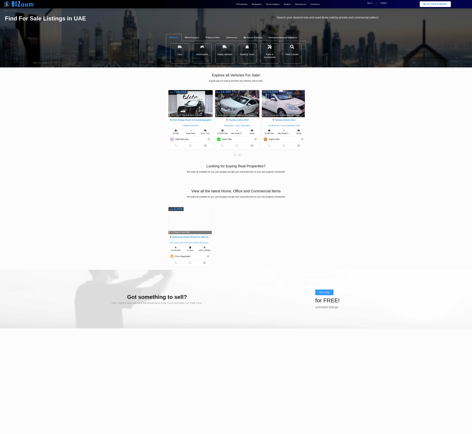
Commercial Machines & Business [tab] (283, 38)
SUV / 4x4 (205, 133)
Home (6, 11)
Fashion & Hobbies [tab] (254, 38)
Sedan (252, 133)
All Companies (241, 4)
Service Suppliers (273, 4)
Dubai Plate (190, 133)
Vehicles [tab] (174, 38)
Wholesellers (257, 4)
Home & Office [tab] (213, 38)
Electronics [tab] (232, 38)
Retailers (287, 4)
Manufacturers (300, 4)
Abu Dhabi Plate (237, 133)
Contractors (315, 4)
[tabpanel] (236, 53)
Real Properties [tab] (192, 38)
